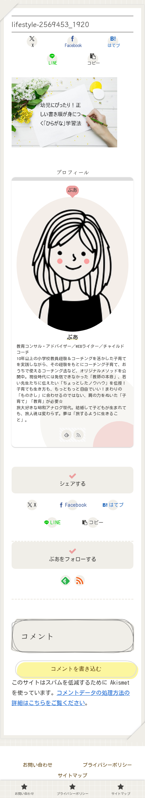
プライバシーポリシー (107, 765)
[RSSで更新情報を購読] (78, 434)
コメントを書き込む (76, 669)
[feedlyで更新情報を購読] (66, 434)
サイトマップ (72, 775)
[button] (92, 59)
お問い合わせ (37, 765)
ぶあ (72, 337)
